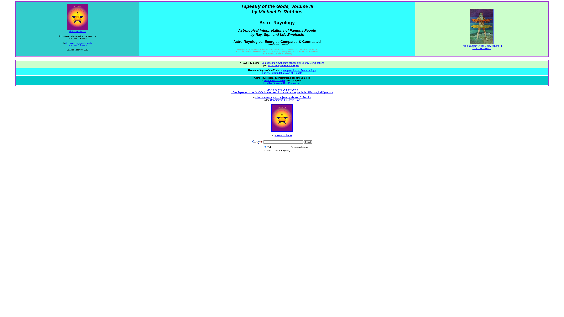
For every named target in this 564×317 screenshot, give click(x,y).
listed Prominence (282, 83)
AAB (283, 65)
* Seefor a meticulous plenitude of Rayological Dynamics (282, 92)
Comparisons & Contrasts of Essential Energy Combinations (292, 63)
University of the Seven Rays (285, 100)
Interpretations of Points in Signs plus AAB (289, 71)
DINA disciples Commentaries (282, 89)
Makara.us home (77, 31)
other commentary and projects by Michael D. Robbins (78, 44)
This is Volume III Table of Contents (481, 47)
